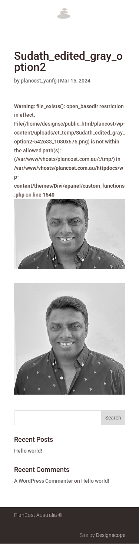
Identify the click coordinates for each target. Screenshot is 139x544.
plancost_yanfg (39, 81)
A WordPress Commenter (43, 481)
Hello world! (28, 451)
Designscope (110, 535)
